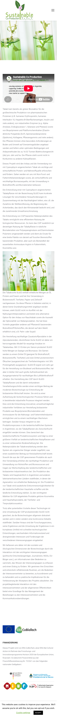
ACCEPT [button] (38, 713)
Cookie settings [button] (23, 712)
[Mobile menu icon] (52, 10)
